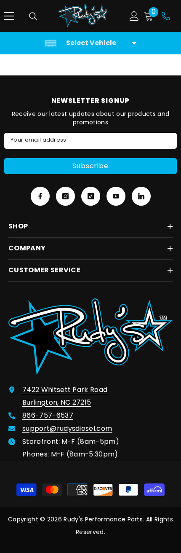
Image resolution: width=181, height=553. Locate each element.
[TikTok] (90, 196)
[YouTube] (115, 196)
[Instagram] (65, 196)
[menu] (9, 16)
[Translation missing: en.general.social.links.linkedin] (141, 196)
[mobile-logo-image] (84, 16)
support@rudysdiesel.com (67, 428)
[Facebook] (40, 196)
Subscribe (90, 166)
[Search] (33, 16)
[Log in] (134, 16)
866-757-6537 (47, 415)
